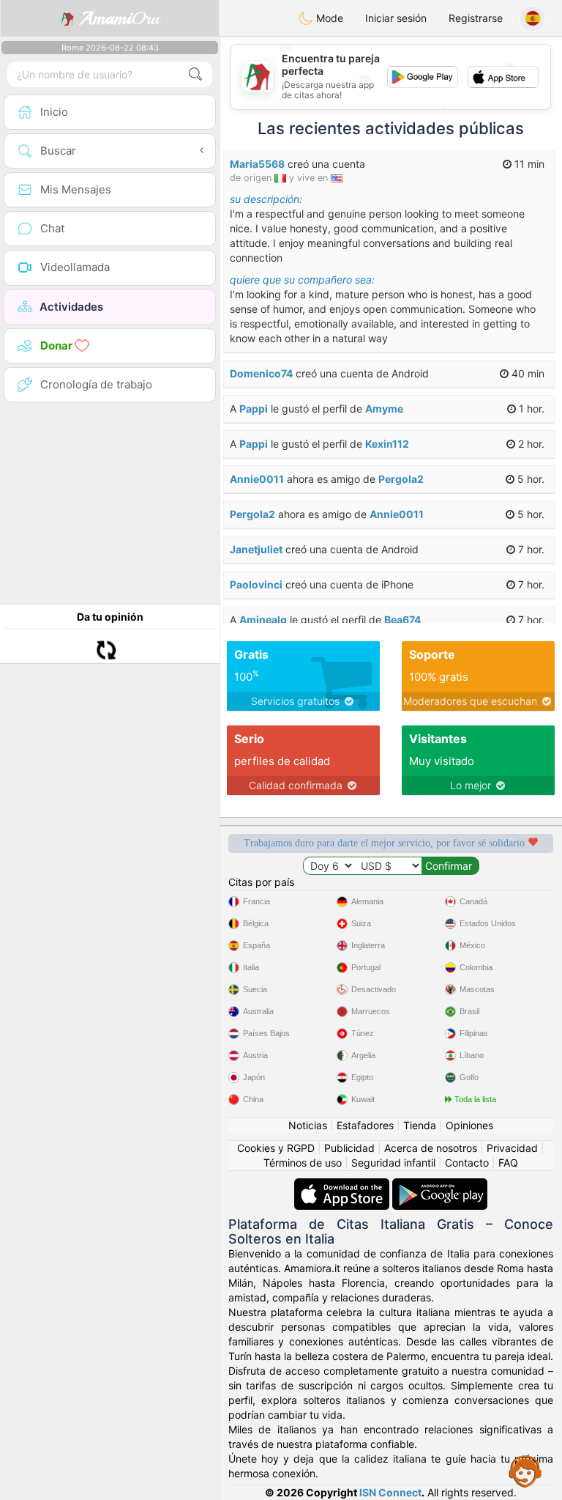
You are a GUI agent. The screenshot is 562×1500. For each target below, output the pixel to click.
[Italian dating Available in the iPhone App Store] (343, 1185)
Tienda (419, 1125)
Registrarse (476, 18)
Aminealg (263, 619)
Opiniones (469, 1125)
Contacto (467, 1162)
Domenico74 (261, 373)
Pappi (253, 408)
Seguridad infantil (393, 1162)
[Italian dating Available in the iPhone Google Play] (439, 1185)
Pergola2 (401, 479)
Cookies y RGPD (276, 1148)
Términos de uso (302, 1162)
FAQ (508, 1162)
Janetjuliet (256, 549)
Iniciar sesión (396, 18)
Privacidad (512, 1148)
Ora (120, 18)
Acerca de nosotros (430, 1148)
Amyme (384, 408)
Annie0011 (257, 479)
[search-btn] (195, 74)
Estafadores (365, 1125)
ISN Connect (390, 1492)
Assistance (525, 1470)
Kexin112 (387, 443)
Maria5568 (257, 164)
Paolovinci (256, 584)
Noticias (307, 1125)
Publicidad (349, 1148)
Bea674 (402, 619)
